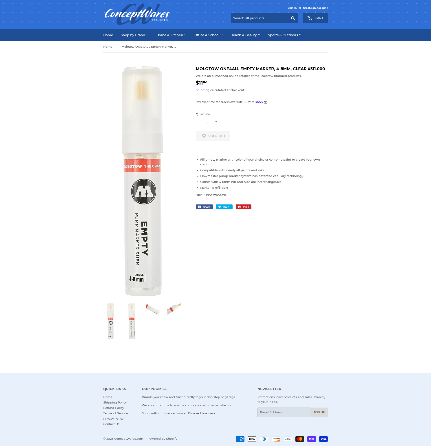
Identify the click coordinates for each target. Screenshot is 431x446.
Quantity (203, 114)
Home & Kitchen (170, 35)
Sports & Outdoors (283, 35)
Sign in (292, 7)
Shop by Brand (133, 35)
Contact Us (111, 424)
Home (108, 35)
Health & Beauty (244, 35)
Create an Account (315, 7)
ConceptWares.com (128, 438)
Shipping (202, 90)
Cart (318, 18)
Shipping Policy (115, 402)
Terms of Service (115, 413)
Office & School (207, 35)
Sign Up (319, 412)
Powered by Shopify (162, 438)
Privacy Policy (113, 418)
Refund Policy (113, 408)
